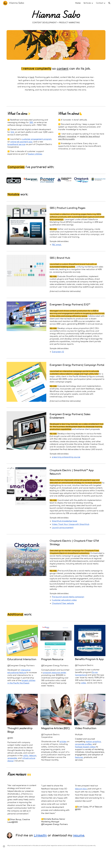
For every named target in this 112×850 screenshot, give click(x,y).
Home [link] (77, 3)
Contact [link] (99, 3)
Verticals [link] (87, 3)
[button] (109, 3)
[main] (56, 17)
